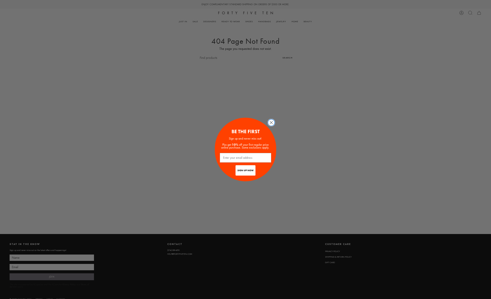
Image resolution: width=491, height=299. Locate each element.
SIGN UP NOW (245, 170)
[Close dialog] (271, 122)
